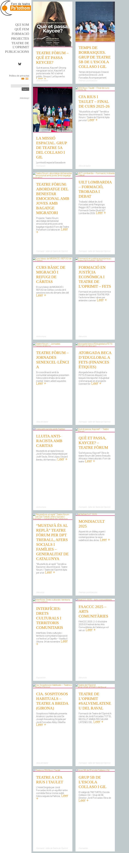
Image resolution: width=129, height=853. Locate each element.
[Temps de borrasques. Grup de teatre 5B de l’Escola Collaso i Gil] (95, 41)
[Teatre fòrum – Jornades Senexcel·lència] (52, 346)
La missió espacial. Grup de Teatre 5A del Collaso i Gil (51, 147)
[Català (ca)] (22, 78)
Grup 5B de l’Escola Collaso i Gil (92, 782)
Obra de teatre (42, 80)
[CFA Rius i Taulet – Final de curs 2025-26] (95, 90)
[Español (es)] (26, 78)
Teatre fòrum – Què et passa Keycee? (52, 57)
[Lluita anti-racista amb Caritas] (49, 429)
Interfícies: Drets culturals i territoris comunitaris (49, 618)
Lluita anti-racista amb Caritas (49, 441)
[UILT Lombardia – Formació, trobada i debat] (95, 175)
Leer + (41, 79)
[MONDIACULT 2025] (86, 515)
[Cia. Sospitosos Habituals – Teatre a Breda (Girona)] (52, 687)
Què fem (22, 29)
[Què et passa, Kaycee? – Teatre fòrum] (95, 431)
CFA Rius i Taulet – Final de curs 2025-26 (94, 101)
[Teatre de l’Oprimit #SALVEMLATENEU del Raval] (95, 687)
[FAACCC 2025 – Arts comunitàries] (94, 600)
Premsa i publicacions (88, 80)
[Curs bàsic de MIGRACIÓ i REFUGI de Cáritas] (52, 261)
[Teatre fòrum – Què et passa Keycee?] (52, 46)
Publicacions (17, 52)
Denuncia (83, 336)
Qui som (22, 25)
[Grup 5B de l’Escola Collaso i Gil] (92, 770)
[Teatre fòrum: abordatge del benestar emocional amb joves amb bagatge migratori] (52, 177)
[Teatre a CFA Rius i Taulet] (46, 770)
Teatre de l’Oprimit (20, 45)
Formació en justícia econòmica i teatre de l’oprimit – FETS (95, 276)
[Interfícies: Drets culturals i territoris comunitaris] (52, 602)
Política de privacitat (19, 75)
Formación (40, 166)
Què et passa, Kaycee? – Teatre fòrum (93, 443)
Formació (20, 34)
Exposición (40, 678)
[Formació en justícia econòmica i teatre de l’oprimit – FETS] (95, 261)
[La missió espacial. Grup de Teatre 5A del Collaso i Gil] (52, 131)
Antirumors (41, 336)
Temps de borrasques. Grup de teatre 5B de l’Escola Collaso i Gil (95, 57)
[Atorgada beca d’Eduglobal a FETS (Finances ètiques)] (95, 346)
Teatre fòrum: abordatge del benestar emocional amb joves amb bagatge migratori (52, 198)
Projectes (20, 38)
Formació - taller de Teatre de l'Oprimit (52, 251)
